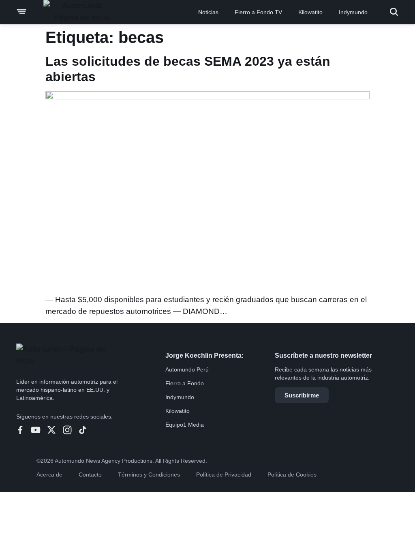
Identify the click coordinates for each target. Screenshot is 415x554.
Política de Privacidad (223, 474)
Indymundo (353, 12)
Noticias (208, 12)
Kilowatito (310, 12)
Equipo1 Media (184, 424)
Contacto (90, 474)
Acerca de (49, 474)
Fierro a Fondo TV (258, 12)
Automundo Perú (187, 369)
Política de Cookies (292, 474)
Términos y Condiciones (149, 474)
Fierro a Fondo (184, 383)
